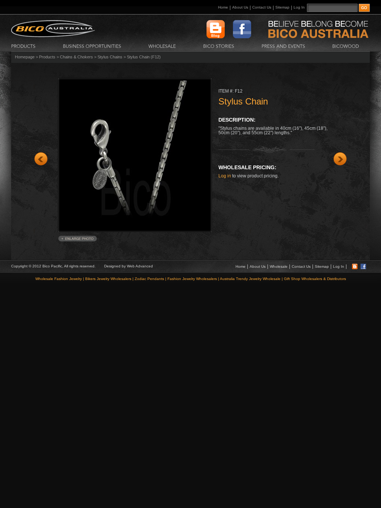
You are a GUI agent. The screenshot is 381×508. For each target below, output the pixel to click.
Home (223, 7)
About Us (240, 7)
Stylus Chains (109, 57)
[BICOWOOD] (345, 45)
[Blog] (355, 268)
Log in (224, 176)
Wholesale (279, 266)
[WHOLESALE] (162, 45)
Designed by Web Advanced (128, 266)
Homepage (25, 57)
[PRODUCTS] (23, 45)
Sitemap (282, 7)
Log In (299, 7)
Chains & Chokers (76, 57)
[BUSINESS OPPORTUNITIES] (92, 45)
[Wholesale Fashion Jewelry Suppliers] (53, 35)
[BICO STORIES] (218, 45)
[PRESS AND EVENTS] (283, 45)
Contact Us (261, 7)
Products (47, 57)
